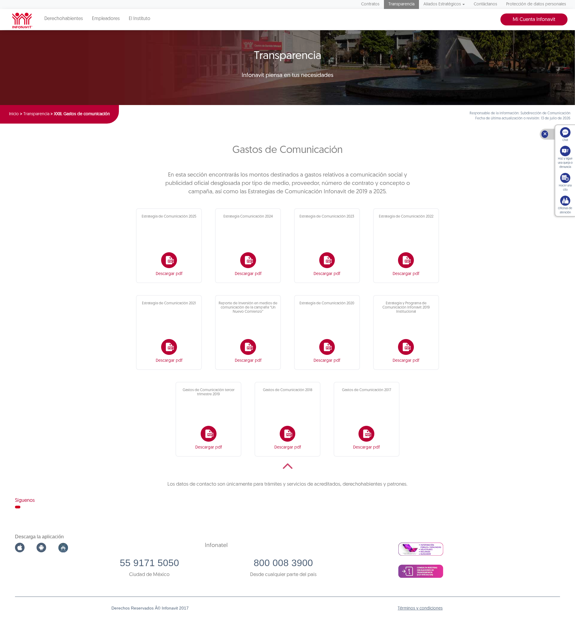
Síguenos (25, 500)
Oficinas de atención (565, 210)
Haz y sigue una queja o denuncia (565, 162)
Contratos (370, 4)
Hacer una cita (565, 187)
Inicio (14, 114)
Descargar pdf (169, 274)
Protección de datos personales (536, 4)
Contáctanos (485, 4)
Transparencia (401, 4)
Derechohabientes (63, 18)
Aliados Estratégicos (442, 4)
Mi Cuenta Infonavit (534, 19)
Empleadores (106, 18)
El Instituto (139, 18)
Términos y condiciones (420, 608)
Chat (565, 140)
